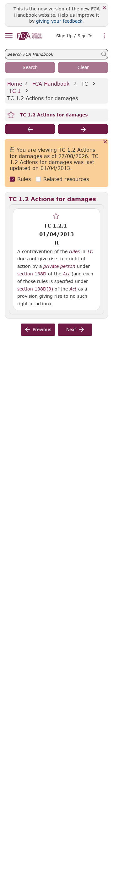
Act (66, 274)
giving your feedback (59, 21)
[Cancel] (105, 142)
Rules (24, 179)
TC (84, 84)
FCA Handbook (50, 84)
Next (71, 329)
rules (74, 251)
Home (14, 84)
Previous (42, 329)
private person (59, 266)
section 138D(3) (35, 288)
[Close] (104, 8)
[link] (29, 36)
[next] (83, 129)
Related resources (66, 179)
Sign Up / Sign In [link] (74, 35)
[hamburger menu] (9, 36)
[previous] (30, 129)
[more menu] (104, 36)
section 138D (31, 273)
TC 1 (15, 91)
